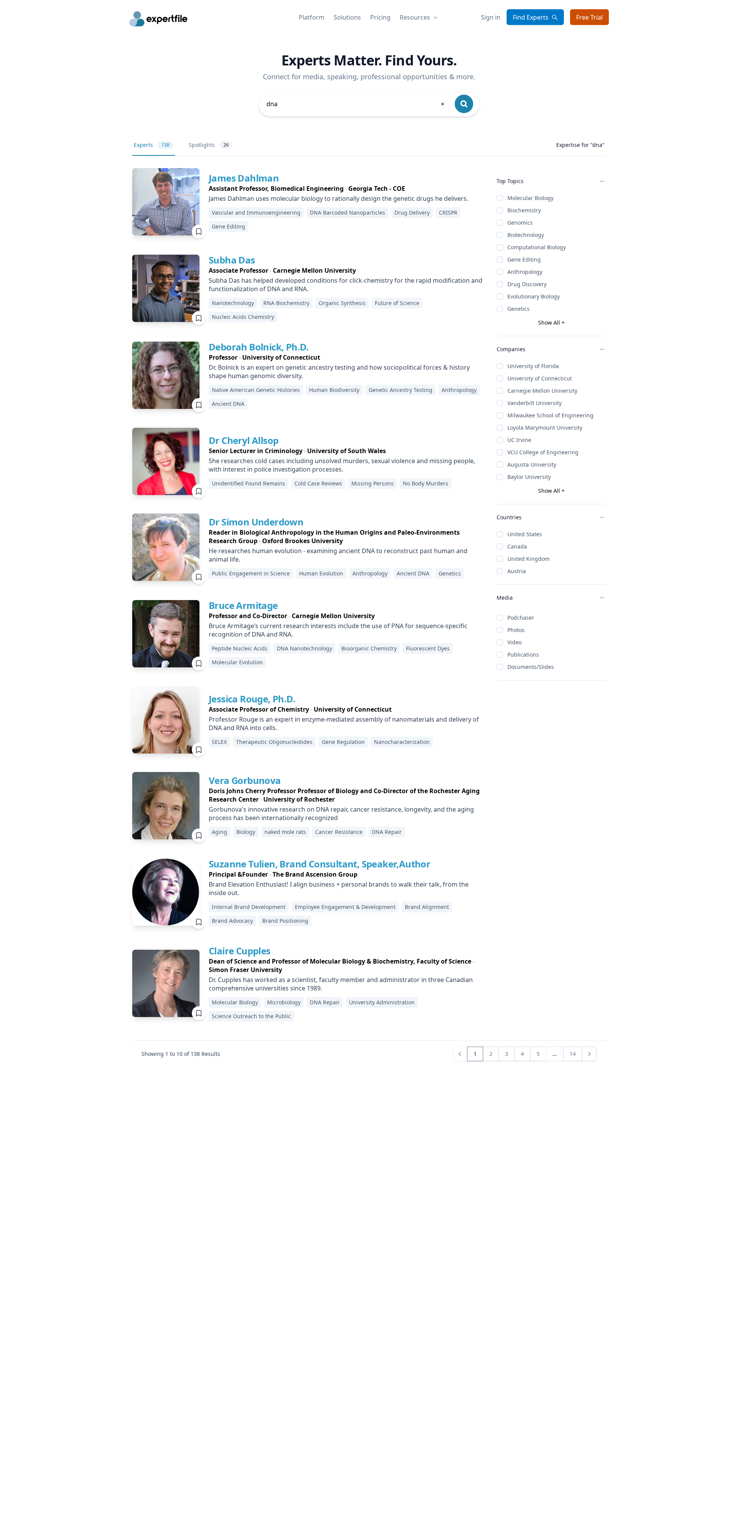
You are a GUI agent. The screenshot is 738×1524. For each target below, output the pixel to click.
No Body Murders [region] (425, 483)
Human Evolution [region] (321, 573)
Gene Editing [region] (228, 226)
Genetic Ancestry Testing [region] (400, 390)
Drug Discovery (527, 284)
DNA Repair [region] (387, 831)
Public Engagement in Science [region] (251, 573)
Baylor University (529, 476)
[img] (165, 201)
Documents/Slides (530, 666)
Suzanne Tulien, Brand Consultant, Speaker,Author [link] (319, 863)
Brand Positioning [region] (285, 920)
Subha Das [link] (232, 259)
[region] (346, 188)
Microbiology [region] (284, 1002)
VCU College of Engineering (542, 452)
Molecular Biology (530, 198)
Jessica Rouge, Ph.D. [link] (252, 698)
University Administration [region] (382, 1002)
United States (524, 534)
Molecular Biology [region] (235, 1002)
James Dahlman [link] (244, 178)
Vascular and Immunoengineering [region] (256, 212)
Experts (152, 144)
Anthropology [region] (459, 390)
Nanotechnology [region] (233, 303)
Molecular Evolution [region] (237, 662)
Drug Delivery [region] (412, 212)
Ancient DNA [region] (228, 403)
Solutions (347, 17)
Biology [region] (245, 831)
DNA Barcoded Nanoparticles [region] (347, 212)
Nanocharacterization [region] (402, 741)
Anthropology (524, 271)
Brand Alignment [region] (427, 906)
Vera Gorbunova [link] (245, 780)
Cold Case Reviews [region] (318, 483)
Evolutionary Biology (533, 296)
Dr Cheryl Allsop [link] (243, 440)
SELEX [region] (219, 741)
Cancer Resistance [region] (338, 831)
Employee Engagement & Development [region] (345, 906)
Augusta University (531, 464)
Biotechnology (525, 234)
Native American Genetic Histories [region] (256, 390)
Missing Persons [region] (372, 483)
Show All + (551, 322)
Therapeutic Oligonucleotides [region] (274, 741)
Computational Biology (536, 247)
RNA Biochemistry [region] (286, 303)
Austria (516, 571)
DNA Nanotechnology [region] (304, 648)
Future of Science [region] (397, 303)
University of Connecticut (539, 378)
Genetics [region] (450, 573)
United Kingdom (528, 558)
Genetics (518, 308)
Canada (517, 546)
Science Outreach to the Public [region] (251, 1016)
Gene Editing (524, 259)
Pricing (380, 17)
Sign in (490, 17)
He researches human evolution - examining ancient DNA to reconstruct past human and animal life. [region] (338, 555)
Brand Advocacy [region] (232, 920)
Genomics (520, 222)
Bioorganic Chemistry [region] (369, 648)
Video (514, 642)
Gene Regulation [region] (343, 741)
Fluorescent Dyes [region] (428, 648)
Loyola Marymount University (544, 427)
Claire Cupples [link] (240, 950)
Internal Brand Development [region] (249, 906)
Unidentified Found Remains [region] (248, 483)
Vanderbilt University (534, 403)
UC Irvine (519, 440)
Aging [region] (219, 831)
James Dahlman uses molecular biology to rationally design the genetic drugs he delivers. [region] (338, 198)
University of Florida (533, 366)
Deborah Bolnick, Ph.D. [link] (259, 346)
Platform (311, 17)
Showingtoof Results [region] (180, 1053)
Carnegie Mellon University (542, 390)
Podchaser (520, 617)
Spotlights (209, 144)
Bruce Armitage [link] (243, 605)
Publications (523, 654)
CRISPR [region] (448, 212)
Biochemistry (524, 210)
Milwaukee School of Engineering (550, 415)
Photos (516, 630)
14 (573, 1053)
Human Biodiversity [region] (334, 390)
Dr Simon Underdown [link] (256, 521)
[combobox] (356, 104)
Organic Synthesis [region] (342, 303)
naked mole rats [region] (285, 831)
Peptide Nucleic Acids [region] (240, 648)
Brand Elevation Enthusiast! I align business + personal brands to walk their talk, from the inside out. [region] (339, 888)
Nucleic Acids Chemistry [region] (243, 316)
